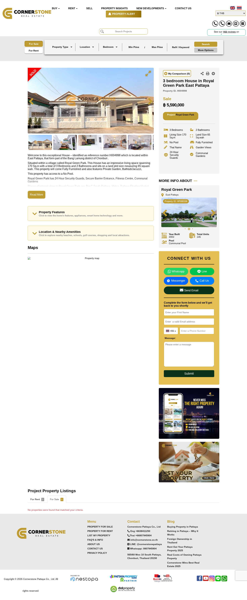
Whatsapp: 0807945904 (143, 548)
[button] (62, 47)
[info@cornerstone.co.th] (229, 24)
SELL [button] (89, 8)
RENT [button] (72, 8)
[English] (232, 8)
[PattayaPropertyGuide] (123, 578)
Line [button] (204, 271)
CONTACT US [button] (183, 8)
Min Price (134, 47)
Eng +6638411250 (140, 531)
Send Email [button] (190, 290)
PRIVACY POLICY (97, 553)
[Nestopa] (84, 578)
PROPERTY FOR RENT (100, 531)
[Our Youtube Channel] (206, 580)
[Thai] (239, 8)
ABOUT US (93, 544)
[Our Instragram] (212, 580)
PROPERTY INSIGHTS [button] (114, 8)
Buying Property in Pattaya (182, 526)
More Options (206, 50)
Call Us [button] (204, 280)
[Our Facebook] (199, 580)
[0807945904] (243, 24)
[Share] (202, 74)
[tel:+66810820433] (222, 24)
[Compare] (213, 74)
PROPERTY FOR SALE (100, 526)
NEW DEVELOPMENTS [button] (150, 8)
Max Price (157, 47)
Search (206, 44)
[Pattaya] (87, 52)
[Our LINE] (218, 580)
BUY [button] (55, 8)
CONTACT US (95, 548)
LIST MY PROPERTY (98, 535)
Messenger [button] (178, 280)
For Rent (34, 50)
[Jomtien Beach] (87, 54)
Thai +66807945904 (141, 535)
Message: (167, 338)
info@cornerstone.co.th (144, 539)
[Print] (207, 74)
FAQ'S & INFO (95, 539)
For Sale (33, 44)
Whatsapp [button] (177, 271)
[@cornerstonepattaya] (236, 24)
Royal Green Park (185, 114)
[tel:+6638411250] (215, 24)
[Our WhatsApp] (224, 580)
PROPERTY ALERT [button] (123, 14)
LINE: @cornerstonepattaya (146, 544)
